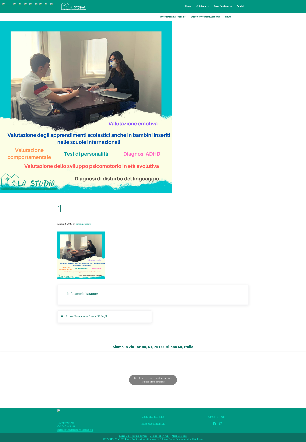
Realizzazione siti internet (144, 439)
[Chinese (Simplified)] (7, 4)
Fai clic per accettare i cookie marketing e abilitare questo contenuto (153, 380)
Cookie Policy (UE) (159, 436)
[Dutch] (16, 4)
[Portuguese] (42, 4)
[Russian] (47, 4)
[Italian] (37, 4)
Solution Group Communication (176, 439)
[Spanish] (52, 4)
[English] (21, 4)
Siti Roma (198, 439)
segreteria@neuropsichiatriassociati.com (75, 430)
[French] (26, 4)
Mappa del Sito (179, 436)
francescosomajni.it (153, 423)
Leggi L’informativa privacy (133, 436)
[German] (32, 4)
